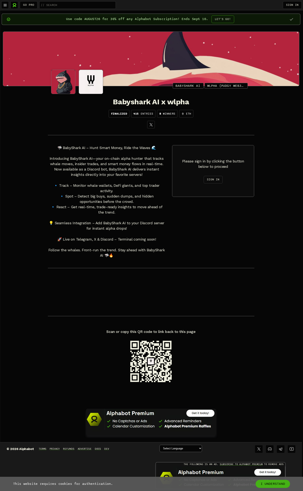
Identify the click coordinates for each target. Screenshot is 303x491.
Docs (98, 448)
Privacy (55, 448)
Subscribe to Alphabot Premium (241, 464)
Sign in (292, 5)
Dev (106, 448)
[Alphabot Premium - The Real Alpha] (151, 419)
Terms (42, 448)
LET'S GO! (223, 19)
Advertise (85, 448)
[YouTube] (291, 449)
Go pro (28, 5)
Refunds (68, 448)
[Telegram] (280, 449)
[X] (151, 124)
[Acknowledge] (291, 19)
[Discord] (270, 449)
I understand (273, 484)
